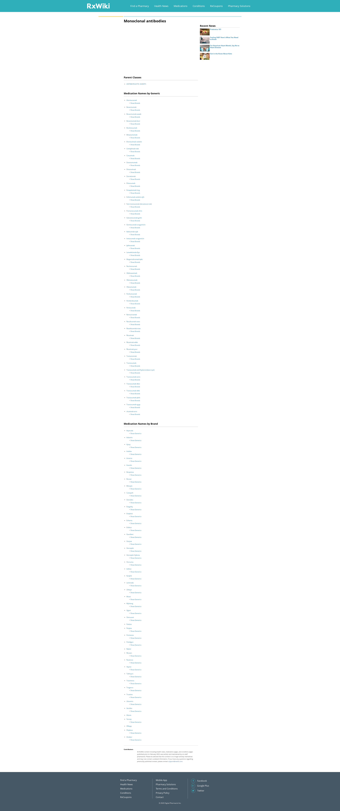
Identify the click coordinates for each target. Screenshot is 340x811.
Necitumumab (131, 266)
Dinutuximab (131, 169)
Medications (180, 6)
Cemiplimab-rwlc (132, 148)
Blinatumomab (131, 135)
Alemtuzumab (131, 100)
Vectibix (129, 708)
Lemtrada (130, 583)
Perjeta (129, 628)
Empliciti (129, 513)
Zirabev (129, 737)
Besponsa (130, 472)
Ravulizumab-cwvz (133, 321)
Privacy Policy (162, 792)
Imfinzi (128, 569)
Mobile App (161, 780)
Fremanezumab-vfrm (134, 211)
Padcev (129, 624)
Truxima (129, 694)
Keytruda (129, 430)
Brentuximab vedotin (134, 142)
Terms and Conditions (167, 788)
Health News (161, 6)
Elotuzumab (130, 183)
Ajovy (128, 444)
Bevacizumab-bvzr (133, 121)
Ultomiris (129, 701)
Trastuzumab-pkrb (133, 397)
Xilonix (128, 715)
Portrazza (130, 635)
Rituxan (129, 653)
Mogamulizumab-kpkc (134, 259)
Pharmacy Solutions (239, 6)
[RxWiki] (98, 6)
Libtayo (129, 590)
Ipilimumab (130, 245)
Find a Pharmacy (139, 6)
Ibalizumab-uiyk (132, 231)
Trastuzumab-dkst (133, 384)
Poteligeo (129, 642)
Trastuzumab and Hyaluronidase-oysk (140, 370)
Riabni (128, 649)
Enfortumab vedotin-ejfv (135, 197)
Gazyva (129, 541)
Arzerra (129, 458)
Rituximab (130, 335)
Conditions (199, 6)
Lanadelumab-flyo (133, 252)
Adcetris (129, 437)
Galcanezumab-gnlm (134, 218)
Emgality (129, 507)
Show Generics (135, 433)
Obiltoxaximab (131, 273)
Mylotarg (129, 603)
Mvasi (128, 596)
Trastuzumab (131, 363)
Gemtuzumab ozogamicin (135, 225)
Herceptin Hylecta (133, 555)
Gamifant (129, 534)
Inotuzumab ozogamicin (135, 238)
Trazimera (130, 680)
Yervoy (128, 719)
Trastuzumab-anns (133, 377)
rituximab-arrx (131, 411)
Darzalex (129, 500)
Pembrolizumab (132, 301)
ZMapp (129, 726)
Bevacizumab (131, 107)
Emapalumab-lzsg (133, 190)
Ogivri (128, 610)
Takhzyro (129, 674)
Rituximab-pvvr (131, 349)
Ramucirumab (131, 314)
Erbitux (129, 527)
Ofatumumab (131, 287)
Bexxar (129, 479)
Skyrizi (128, 667)
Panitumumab (131, 294)
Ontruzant (130, 617)
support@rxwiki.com (175, 761)
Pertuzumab (130, 308)
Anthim (129, 451)
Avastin (129, 465)
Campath (129, 493)
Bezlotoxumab (131, 128)
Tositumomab (131, 356)
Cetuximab (130, 155)
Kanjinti (129, 576)
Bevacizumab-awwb (133, 114)
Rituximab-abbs (132, 342)
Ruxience (129, 660)
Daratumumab (131, 162)
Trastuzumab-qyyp (133, 404)
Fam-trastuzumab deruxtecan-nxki (139, 204)
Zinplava (129, 730)
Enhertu (129, 520)
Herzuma (129, 562)
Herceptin (130, 548)
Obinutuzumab (131, 280)
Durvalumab (131, 176)
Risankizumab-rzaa (133, 328)
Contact (160, 797)
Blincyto (129, 486)
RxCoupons (216, 6)
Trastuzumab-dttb (133, 391)
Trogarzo (129, 687)
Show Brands (135, 103)
